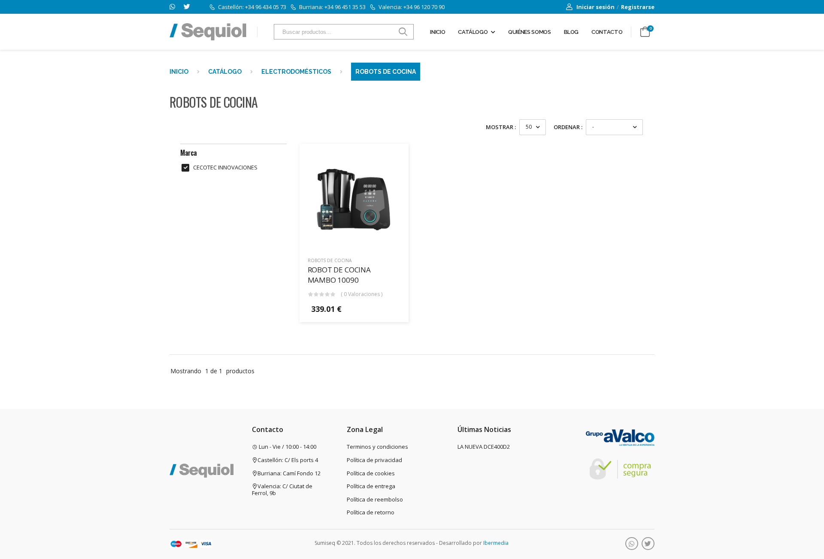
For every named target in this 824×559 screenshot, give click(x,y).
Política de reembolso (375, 499)
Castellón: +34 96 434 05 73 (252, 7)
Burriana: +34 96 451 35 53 (332, 7)
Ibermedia (496, 543)
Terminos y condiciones (377, 446)
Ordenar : (568, 127)
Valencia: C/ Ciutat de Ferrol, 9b (282, 489)
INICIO (179, 71)
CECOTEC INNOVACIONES (225, 167)
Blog (571, 32)
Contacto (606, 32)
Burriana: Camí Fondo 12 (289, 473)
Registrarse (637, 7)
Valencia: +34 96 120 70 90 (412, 7)
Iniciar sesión (595, 7)
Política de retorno (370, 512)
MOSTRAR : (501, 127)
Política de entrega (371, 486)
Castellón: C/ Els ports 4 (288, 460)
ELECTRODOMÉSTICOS (296, 71)
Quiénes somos (529, 32)
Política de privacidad (374, 460)
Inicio (437, 32)
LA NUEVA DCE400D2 (483, 446)
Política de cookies (371, 473)
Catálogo (473, 32)
